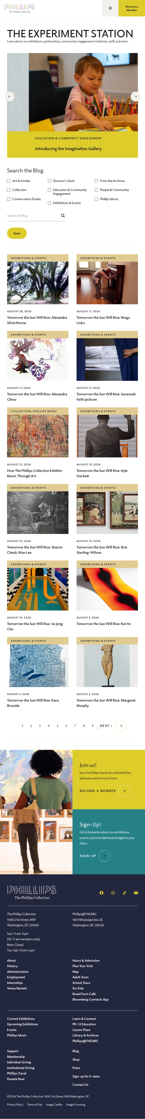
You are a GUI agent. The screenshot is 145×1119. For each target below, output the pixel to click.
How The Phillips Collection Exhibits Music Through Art (34, 473)
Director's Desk (64, 181)
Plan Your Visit (82, 966)
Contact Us (80, 1084)
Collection (19, 190)
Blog (75, 1051)
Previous (9, 96)
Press (76, 1068)
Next (136, 96)
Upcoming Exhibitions (22, 1024)
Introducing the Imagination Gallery (46, 148)
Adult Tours (80, 977)
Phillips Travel (16, 1073)
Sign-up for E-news (86, 1076)
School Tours (81, 983)
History (12, 966)
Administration (17, 971)
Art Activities (21, 181)
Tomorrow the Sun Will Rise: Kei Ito (104, 623)
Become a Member (132, 8)
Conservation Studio (26, 199)
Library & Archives (85, 1035)
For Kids (78, 988)
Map (75, 971)
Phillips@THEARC (85, 1041)
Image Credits (54, 1104)
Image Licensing (75, 1104)
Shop (76, 1059)
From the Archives (112, 181)
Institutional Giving (20, 1068)
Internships (15, 983)
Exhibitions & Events (67, 203)
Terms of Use (34, 1104)
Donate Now (16, 1079)
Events (11, 1030)
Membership (16, 1057)
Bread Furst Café (84, 994)
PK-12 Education (84, 1024)
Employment (16, 977)
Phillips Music (109, 199)
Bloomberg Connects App (90, 999)
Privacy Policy (15, 1104)
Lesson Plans (81, 1030)
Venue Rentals (17, 988)
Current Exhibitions (21, 1019)
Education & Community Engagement (70, 192)
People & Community (114, 190)
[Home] (32, 898)
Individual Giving (19, 1062)
